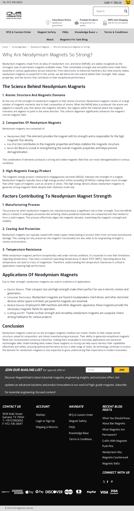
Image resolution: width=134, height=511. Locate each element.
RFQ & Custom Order (18, 32)
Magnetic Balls (111, 463)
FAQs (65, 32)
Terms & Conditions (116, 32)
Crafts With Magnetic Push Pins (114, 443)
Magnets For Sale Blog (74, 39)
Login (107, 2)
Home (5, 47)
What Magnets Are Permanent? (113, 432)
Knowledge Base (85, 32)
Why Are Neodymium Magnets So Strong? (71, 47)
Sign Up (118, 2)
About (50, 39)
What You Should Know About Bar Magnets (116, 420)
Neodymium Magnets (40, 47)
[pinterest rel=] (112, 481)
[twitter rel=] (104, 481)
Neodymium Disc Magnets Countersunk (115, 454)
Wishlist (40, 415)
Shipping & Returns (47, 427)
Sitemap (29, 508)
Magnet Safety (47, 32)
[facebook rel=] (107, 481)
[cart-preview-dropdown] (127, 2)
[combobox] (111, 11)
